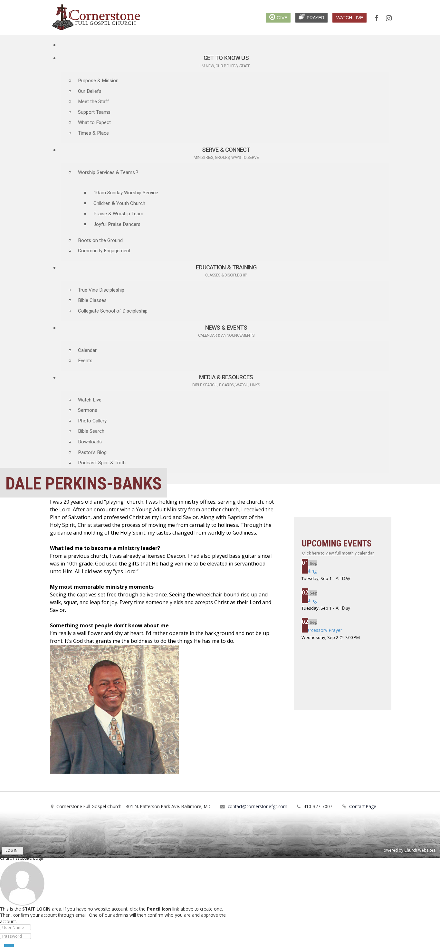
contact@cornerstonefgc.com (257, 806)
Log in (11, 850)
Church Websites (419, 850)
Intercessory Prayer (321, 630)
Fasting (309, 571)
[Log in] (9, 945)
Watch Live (349, 17)
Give (282, 17)
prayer (315, 17)
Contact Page (362, 806)
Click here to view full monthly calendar (338, 553)
